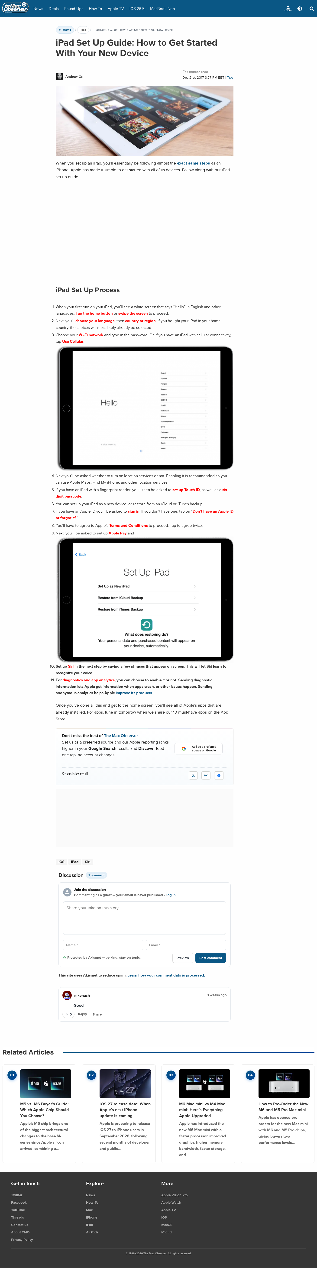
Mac (89, 1210)
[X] (193, 775)
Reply (82, 1014)
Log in (171, 895)
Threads (17, 1217)
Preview (183, 958)
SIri (88, 861)
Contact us (19, 1224)
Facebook (19, 1202)
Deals (54, 8)
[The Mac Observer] (15, 8)
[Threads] (205, 775)
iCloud (166, 1232)
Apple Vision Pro (174, 1195)
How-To (95, 8)
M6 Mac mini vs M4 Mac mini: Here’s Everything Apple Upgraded (202, 1110)
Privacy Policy (22, 1239)
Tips (83, 30)
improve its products (134, 693)
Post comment (210, 958)
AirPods (92, 1232)
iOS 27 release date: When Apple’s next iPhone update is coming (125, 1110)
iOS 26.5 (137, 8)
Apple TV (116, 8)
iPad (74, 861)
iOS (61, 861)
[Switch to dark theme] (300, 8)
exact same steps (193, 163)
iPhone (91, 1217)
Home (67, 30)
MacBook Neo (162, 8)
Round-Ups (73, 8)
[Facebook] (218, 775)
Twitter (16, 1195)
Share (97, 1014)
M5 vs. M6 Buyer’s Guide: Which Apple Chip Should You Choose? (44, 1110)
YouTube (18, 1210)
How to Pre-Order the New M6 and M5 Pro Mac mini (283, 1107)
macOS (166, 1224)
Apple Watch (171, 1202)
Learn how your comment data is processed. (166, 975)
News (38, 8)
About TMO (20, 1232)
